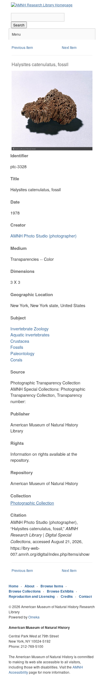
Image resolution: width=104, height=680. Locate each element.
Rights (17, 443)
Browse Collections (25, 591)
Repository (21, 472)
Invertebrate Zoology (29, 328)
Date (15, 202)
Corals (16, 360)
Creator (18, 225)
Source (17, 372)
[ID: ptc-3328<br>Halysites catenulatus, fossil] (52, 148)
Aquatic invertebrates (29, 335)
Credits (67, 596)
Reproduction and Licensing (32, 596)
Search (19, 24)
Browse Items (51, 586)
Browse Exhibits (60, 591)
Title (14, 178)
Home (13, 586)
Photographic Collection (32, 503)
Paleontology (22, 353)
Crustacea (19, 341)
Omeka (34, 616)
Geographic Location (31, 294)
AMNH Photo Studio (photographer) (43, 236)
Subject (18, 318)
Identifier (19, 155)
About (29, 586)
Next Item (69, 47)
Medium (18, 248)
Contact (85, 596)
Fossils (16, 347)
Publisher (20, 414)
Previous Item (22, 47)
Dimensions (22, 271)
